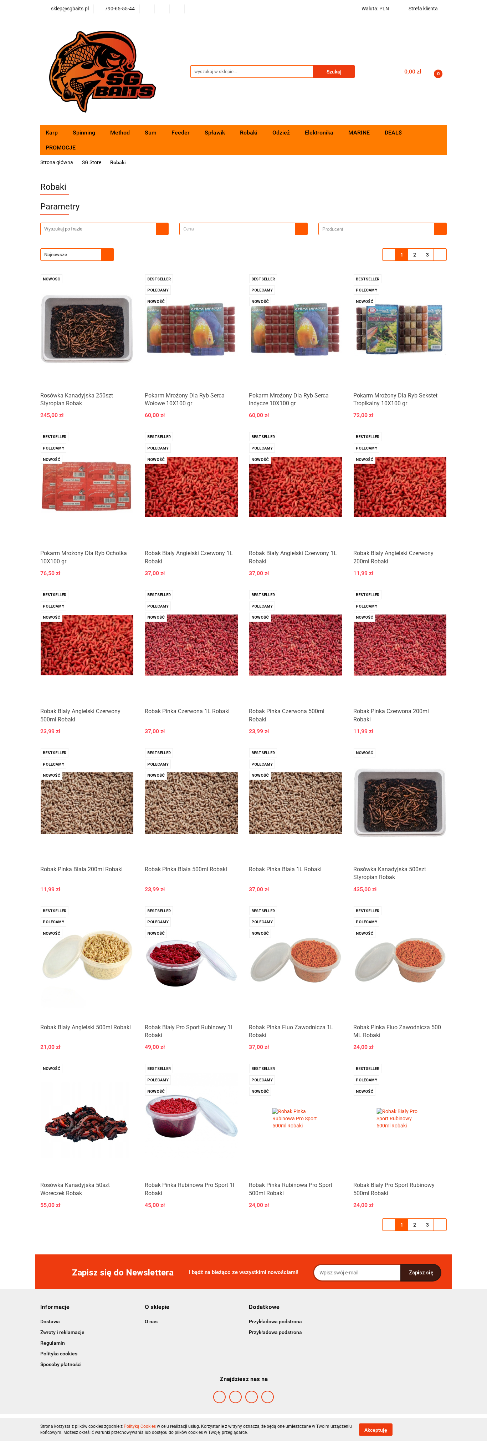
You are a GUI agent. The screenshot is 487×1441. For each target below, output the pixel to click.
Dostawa (50, 1321)
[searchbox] (378, 229)
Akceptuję (375, 1429)
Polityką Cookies (140, 1426)
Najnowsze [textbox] (55, 254)
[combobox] (243, 229)
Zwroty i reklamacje (62, 1332)
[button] (55, 1307)
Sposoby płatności (61, 1364)
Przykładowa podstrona (275, 1321)
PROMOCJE (61, 147)
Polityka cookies (58, 1353)
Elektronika (320, 132)
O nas (151, 1321)
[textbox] (237, 229)
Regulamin (52, 1343)
